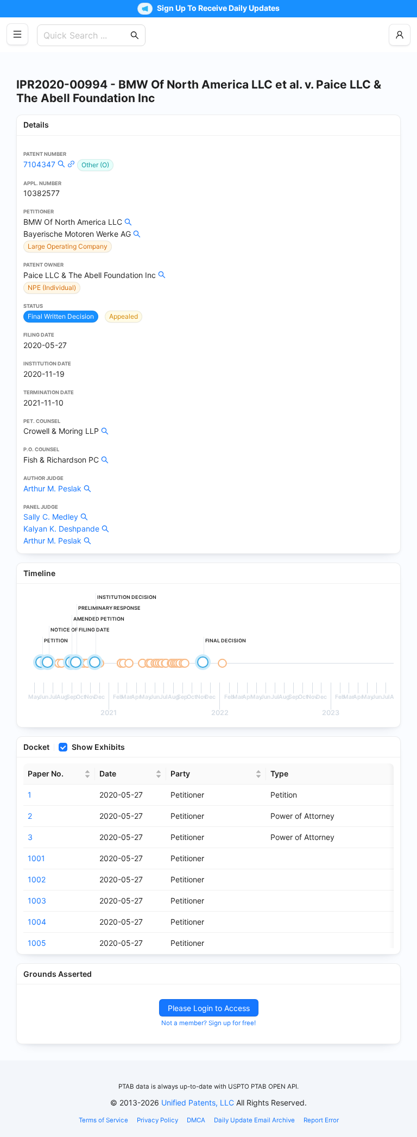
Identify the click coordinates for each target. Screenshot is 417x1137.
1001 (36, 858)
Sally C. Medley (50, 516)
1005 (37, 943)
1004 (37, 921)
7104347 (39, 164)
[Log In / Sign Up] (399, 35)
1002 (37, 879)
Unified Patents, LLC (197, 1102)
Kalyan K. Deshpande (61, 528)
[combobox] (85, 35)
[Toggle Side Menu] (17, 34)
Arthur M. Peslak (52, 488)
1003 (37, 900)
